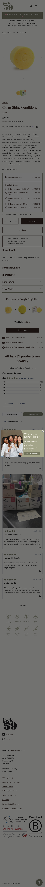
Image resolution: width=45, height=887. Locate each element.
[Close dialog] (42, 431)
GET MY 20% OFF (32, 453)
